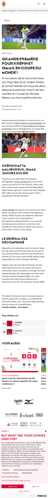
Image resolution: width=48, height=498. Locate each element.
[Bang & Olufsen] (35, 424)
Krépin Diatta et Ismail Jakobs (28, 123)
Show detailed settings (10, 477)
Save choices (24, 491)
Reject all (35, 486)
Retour (7, 20)
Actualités (12, 10)
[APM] (18, 401)
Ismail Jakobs (8, 210)
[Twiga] (39, 415)
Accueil (4, 10)
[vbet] (26, 415)
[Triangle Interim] (12, 424)
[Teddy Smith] (24, 424)
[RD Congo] (11, 415)
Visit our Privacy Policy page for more (15, 480)
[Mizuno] (29, 401)
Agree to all (12, 486)
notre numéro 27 (22, 182)
